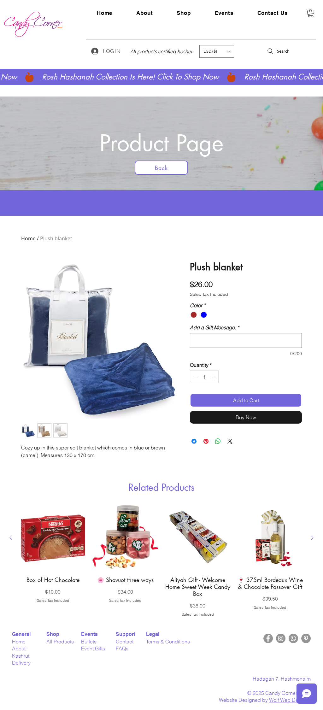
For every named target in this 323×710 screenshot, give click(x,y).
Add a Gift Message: (214, 327)
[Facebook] (268, 638)
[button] (224, 13)
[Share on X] (230, 441)
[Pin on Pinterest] (206, 441)
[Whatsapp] (293, 638)
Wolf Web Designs (290, 700)
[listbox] (216, 51)
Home (28, 238)
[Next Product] (312, 538)
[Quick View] (53, 538)
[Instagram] (280, 638)
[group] (161, 561)
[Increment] (213, 377)
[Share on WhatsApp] (218, 441)
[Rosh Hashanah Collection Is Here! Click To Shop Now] (161, 77)
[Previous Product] (11, 538)
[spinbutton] (204, 377)
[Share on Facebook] (194, 441)
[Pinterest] (306, 638)
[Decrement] (195, 377)
